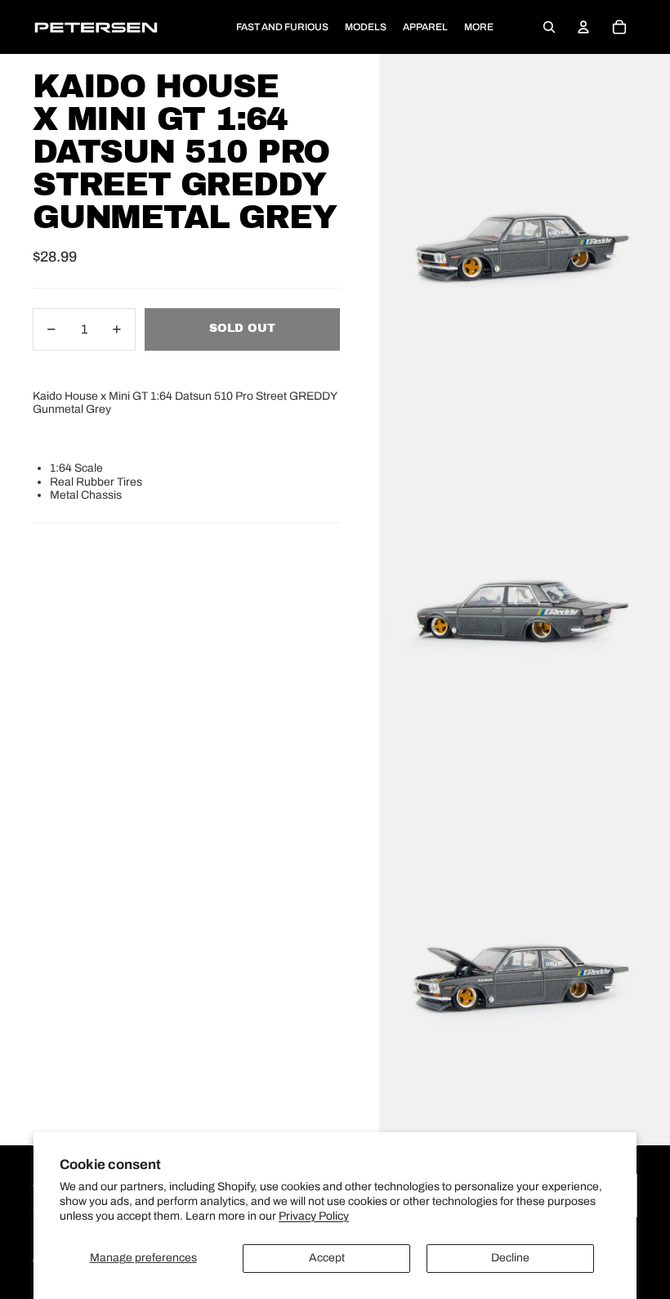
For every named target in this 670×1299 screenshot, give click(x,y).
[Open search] (549, 27)
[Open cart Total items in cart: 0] (619, 27)
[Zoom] (524, 236)
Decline (510, 1258)
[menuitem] (479, 27)
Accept (327, 1258)
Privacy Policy (314, 1216)
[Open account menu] (583, 27)
